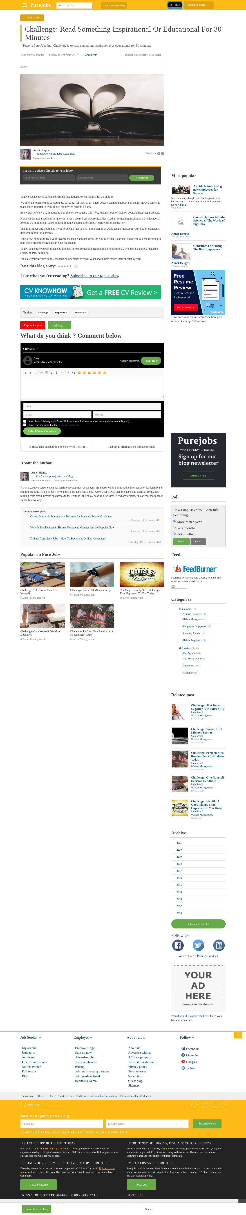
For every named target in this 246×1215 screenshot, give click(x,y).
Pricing (79, 1066)
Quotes (68, 373)
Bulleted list (52, 373)
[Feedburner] (179, 587)
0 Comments (90, 54)
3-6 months (185, 534)
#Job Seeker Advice (192, 658)
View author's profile (43, 158)
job (141, 228)
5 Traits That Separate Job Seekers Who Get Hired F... (60, 446)
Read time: (26, 54)
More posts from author (66, 480)
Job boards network (88, 1076)
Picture (46, 373)
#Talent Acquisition (192, 640)
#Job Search (155, 54)
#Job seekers (185, 648)
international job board (54, 1148)
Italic (30, 373)
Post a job (166, 1148)
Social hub (135, 1076)
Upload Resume (38, 1184)
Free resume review (35, 1062)
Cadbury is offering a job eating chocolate (131, 446)
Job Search (29, 1057)
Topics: (27, 312)
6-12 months (186, 528)
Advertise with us (139, 1052)
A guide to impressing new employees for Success (207, 189)
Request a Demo (86, 1081)
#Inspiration (140, 54)
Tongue (94, 373)
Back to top (34, 1104)
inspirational (61, 312)
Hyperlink (41, 373)
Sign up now (83, 1052)
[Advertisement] (104, 1209)
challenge (43, 312)
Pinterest (202, 956)
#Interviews (188, 665)
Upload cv (28, 1052)
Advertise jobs (84, 1057)
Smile (84, 373)
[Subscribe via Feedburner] (194, 568)
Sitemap (133, 1085)
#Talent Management (193, 619)
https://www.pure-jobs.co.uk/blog (56, 153)
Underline (35, 373)
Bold (25, 373)
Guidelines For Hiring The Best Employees (207, 247)
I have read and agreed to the (53, 425)
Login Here (151, 360)
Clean (73, 373)
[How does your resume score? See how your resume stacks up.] (198, 292)
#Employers (185, 609)
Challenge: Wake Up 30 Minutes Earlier (206, 730)
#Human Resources (192, 614)
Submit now (199, 321)
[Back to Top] (238, 1034)
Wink (104, 373)
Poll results (29, 1071)
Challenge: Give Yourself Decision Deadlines (207, 779)
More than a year (189, 522)
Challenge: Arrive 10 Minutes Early (90, 590)
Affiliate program (139, 1057)
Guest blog (135, 1081)
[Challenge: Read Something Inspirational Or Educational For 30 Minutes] (92, 110)
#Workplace (188, 672)
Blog (25, 1076)
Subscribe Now (207, 1123)
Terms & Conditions (68, 425)
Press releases (137, 1071)
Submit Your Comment (42, 431)
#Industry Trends (191, 633)
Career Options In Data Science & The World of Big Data (209, 220)
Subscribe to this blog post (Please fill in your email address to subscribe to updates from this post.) (78, 421)
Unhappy (99, 373)
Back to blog (33, 17)
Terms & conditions (141, 1062)
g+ (216, 956)
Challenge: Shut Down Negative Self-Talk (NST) (207, 707)
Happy (79, 373)
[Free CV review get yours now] (90, 292)
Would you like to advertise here (189, 1016)
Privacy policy (137, 1066)
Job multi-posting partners (92, 1071)
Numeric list (57, 373)
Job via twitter (31, 1066)
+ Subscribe (142, 178)
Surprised (89, 373)
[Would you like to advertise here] (198, 987)
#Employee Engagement (195, 626)
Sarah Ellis (178, 205)
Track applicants (86, 1062)
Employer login (85, 1048)
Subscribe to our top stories (94, 275)
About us (134, 1048)
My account (29, 1048)
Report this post (33, 325)
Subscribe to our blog (114, 5)
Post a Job (141, 1184)
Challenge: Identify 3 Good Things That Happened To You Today (140, 592)
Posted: (129, 54)
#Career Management (32, 597)
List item (62, 373)
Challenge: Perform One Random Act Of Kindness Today (91, 633)
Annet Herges (41, 150)
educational (80, 312)
